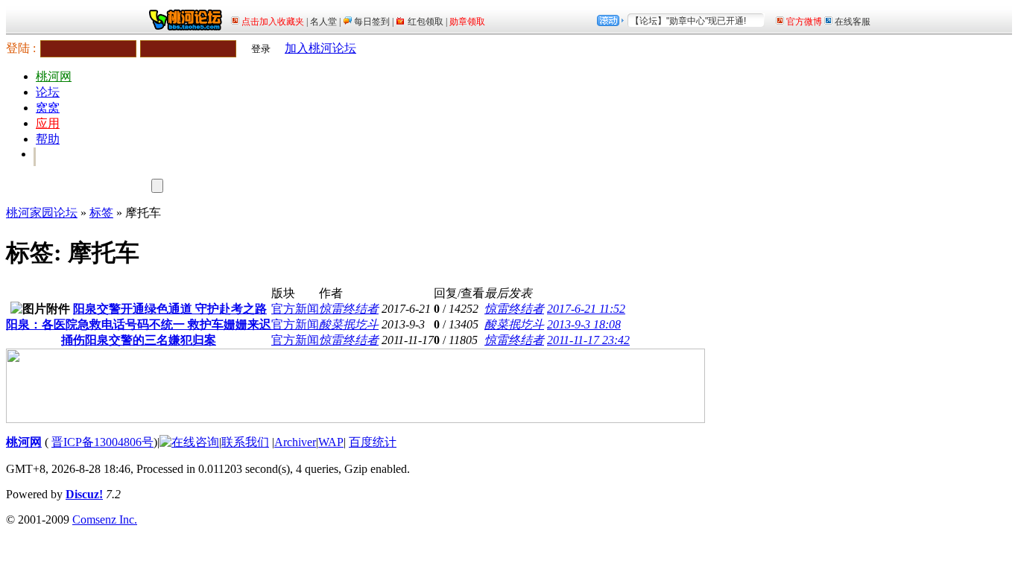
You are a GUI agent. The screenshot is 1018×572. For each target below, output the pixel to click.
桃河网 (54, 76)
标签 (101, 212)
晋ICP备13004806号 (102, 442)
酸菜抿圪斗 (349, 324)
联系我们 (245, 442)
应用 (48, 123)
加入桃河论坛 (320, 48)
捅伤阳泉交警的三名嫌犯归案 (138, 340)
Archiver (295, 442)
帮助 (48, 139)
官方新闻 (295, 308)
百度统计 (372, 442)
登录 (261, 48)
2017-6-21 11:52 (586, 308)
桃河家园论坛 (42, 212)
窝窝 (48, 107)
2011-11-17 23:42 (588, 340)
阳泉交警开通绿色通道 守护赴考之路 (170, 308)
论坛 (48, 92)
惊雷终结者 (349, 308)
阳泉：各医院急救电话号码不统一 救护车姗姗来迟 (138, 324)
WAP (331, 442)
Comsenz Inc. (104, 519)
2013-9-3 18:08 (584, 324)
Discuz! (84, 494)
